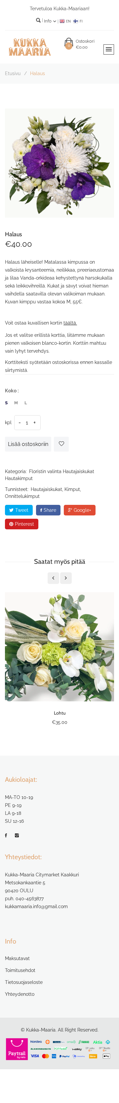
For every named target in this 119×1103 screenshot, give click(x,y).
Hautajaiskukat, (47, 489)
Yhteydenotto (19, 994)
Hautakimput (19, 478)
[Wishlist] (61, 444)
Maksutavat (17, 958)
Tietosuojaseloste (24, 982)
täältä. (70, 323)
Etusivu (12, 73)
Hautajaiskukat (78, 471)
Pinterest (24, 524)
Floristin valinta (45, 471)
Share (50, 510)
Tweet (21, 510)
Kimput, (72, 489)
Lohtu (59, 713)
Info (48, 21)
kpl (8, 422)
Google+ (82, 510)
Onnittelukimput (22, 496)
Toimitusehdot (20, 970)
